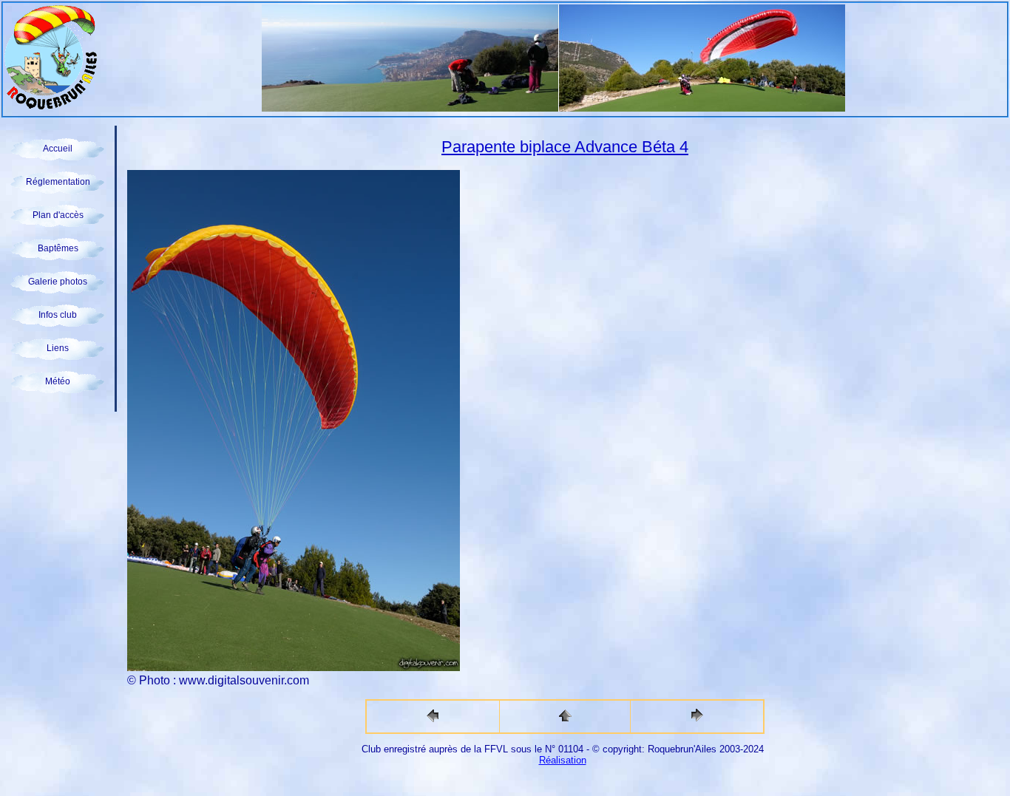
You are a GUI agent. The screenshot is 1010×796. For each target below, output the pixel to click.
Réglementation (58, 182)
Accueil (57, 148)
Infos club (57, 315)
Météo (57, 381)
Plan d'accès (58, 215)
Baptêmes (58, 248)
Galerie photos (57, 281)
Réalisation (562, 760)
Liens (58, 348)
